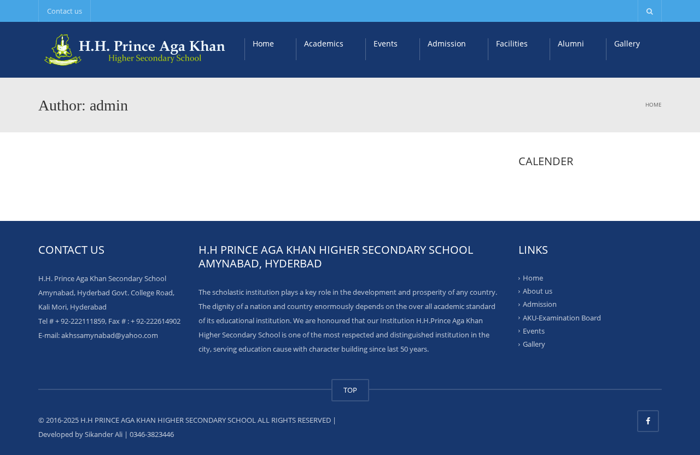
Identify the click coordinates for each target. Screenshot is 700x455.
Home (263, 43)
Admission (447, 43)
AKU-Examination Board (562, 317)
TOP (350, 390)
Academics (323, 43)
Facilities (512, 43)
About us (537, 291)
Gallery (627, 43)
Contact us (64, 11)
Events (386, 43)
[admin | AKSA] (136, 49)
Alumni (571, 43)
